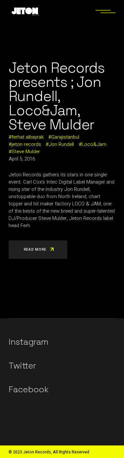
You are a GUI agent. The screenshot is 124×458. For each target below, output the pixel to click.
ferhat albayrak (28, 137)
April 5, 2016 (22, 158)
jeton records (26, 144)
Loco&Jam (94, 144)
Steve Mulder (26, 151)
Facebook (28, 389)
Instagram (28, 341)
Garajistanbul (65, 137)
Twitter (22, 365)
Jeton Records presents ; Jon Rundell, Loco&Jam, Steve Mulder (56, 96)
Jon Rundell (61, 144)
